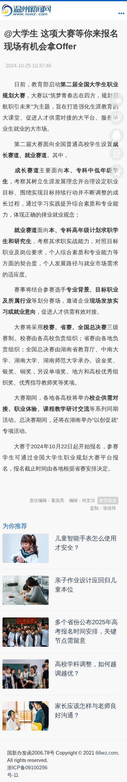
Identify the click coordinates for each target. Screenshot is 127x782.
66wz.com (107, 753)
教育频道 (108, 500)
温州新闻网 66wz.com (57, 484)
